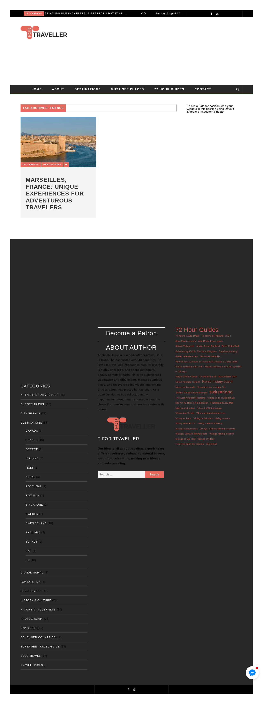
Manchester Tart (227, 376)
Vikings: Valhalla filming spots (191, 433)
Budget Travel (33, 404)
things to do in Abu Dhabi (221, 398)
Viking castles (222, 418)
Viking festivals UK (185, 423)
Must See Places (127, 89)
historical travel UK (210, 356)
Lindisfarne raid (208, 376)
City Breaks (34, 13)
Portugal (34, 486)
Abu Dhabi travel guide (210, 341)
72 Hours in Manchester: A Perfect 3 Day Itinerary (86, 13)
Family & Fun (31, 581)
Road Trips (30, 628)
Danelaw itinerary (228, 351)
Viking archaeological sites (210, 413)
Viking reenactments (186, 428)
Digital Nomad (32, 572)
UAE (29, 551)
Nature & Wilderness (38, 609)
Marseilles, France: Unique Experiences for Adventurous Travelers (55, 193)
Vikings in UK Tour (185, 439)
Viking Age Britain (184, 413)
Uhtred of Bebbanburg (209, 408)
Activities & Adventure (40, 395)
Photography (32, 618)
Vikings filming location (221, 433)
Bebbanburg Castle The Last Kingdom (196, 351)
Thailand (33, 532)
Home (36, 89)
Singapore (34, 504)
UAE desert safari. (185, 408)
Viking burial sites (203, 418)
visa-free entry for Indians (189, 444)
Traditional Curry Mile (221, 403)
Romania (32, 495)
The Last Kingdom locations (190, 398)
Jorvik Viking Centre (186, 376)
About (58, 89)
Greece (32, 449)
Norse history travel (217, 381)
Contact (203, 89)
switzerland (221, 392)
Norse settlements (185, 387)
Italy (30, 467)
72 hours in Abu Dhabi (187, 336)
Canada (32, 430)
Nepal (30, 477)
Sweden (32, 514)
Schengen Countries (38, 637)
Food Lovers (31, 591)
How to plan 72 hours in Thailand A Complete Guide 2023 (206, 361)
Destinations (88, 89)
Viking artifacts (183, 418)
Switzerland (36, 523)
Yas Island (211, 444)
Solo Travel (31, 655)
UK (28, 560)
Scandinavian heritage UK (211, 387)
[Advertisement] (159, 51)
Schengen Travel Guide (40, 646)
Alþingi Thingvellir (185, 346)
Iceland (32, 458)
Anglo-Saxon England (208, 346)
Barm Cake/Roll (230, 346)
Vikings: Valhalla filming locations (217, 428)
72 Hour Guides (169, 89)
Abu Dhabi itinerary (185, 341)
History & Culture (36, 600)
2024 (228, 336)
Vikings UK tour (206, 439)
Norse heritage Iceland (187, 382)
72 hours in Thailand (212, 336)
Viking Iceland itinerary (210, 423)
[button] (252, 672)
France (32, 440)
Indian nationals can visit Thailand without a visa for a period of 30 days (208, 369)
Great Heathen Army (186, 356)
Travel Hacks (32, 665)
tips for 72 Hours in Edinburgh (191, 403)
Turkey (32, 541)
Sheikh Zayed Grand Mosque (191, 392)
